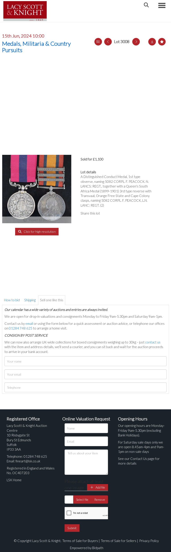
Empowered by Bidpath (86, 548)
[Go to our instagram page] (125, 213)
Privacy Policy (149, 541)
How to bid (12, 300)
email (29, 323)
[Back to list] (98, 41)
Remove (99, 499)
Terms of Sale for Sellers (118, 541)
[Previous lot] (108, 41)
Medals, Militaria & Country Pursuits (36, 46)
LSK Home (14, 480)
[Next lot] (136, 41)
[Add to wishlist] (162, 41)
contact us (153, 342)
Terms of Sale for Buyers (80, 541)
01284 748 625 (20, 328)
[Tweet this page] (116, 213)
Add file (100, 487)
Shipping (30, 300)
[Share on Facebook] (107, 213)
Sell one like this (51, 300)
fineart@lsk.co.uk (28, 461)
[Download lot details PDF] (152, 41)
